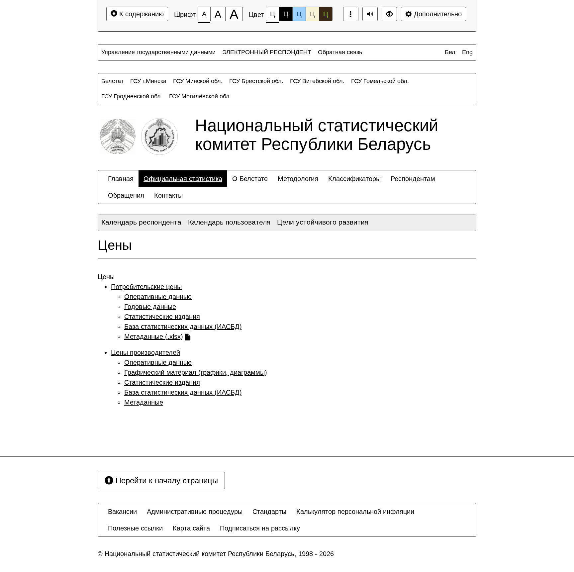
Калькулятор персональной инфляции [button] (355, 511)
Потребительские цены (146, 286)
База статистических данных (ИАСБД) (183, 326)
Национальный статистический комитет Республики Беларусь (316, 134)
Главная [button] (121, 178)
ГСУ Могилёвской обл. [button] (200, 96)
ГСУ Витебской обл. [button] (317, 81)
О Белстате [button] (250, 178)
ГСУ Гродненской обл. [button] (131, 96)
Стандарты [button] (269, 511)
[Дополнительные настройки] (389, 14)
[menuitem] (158, 52)
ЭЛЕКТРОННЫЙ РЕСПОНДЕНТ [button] (266, 52)
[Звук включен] (370, 14)
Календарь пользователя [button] (229, 222)
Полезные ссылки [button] (135, 528)
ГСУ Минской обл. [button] (198, 81)
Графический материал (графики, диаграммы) (195, 372)
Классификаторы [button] (354, 178)
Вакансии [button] (122, 511)
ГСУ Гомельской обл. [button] (380, 81)
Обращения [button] (126, 195)
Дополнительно (437, 14)
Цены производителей (145, 352)
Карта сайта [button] (191, 528)
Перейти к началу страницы (165, 480)
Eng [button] (467, 52)
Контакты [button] (168, 195)
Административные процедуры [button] (194, 511)
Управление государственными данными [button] (158, 52)
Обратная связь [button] (340, 52)
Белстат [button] (112, 81)
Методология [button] (298, 178)
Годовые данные (150, 306)
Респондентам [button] (413, 178)
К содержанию (140, 14)
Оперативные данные (158, 296)
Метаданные (143, 402)
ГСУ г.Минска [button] (148, 81)
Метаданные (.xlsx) (153, 336)
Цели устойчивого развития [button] (322, 222)
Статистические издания (162, 316)
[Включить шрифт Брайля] (350, 14)
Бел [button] (450, 52)
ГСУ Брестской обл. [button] (256, 81)
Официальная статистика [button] (183, 178)
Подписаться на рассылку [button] (260, 528)
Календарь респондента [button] (141, 222)
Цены (115, 245)
